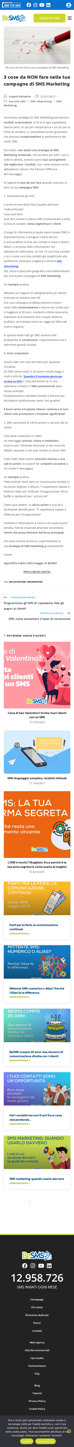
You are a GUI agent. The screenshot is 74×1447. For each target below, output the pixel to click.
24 (26, 1216)
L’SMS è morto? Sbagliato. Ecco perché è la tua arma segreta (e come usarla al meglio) (37, 864)
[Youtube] (41, 5)
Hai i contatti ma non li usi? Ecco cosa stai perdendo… (35, 1117)
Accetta (26, 1441)
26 (40, 1216)
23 (20, 1216)
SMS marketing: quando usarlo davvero (36, 1178)
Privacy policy (45, 1441)
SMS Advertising (41, 101)
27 (46, 1216)
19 (59, 1209)
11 (13, 1209)
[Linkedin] (48, 5)
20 (66, 1209)
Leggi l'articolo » (19, 933)
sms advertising (17, 581)
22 (13, 1216)
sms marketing (35, 581)
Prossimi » (57, 1223)
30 (67, 1216)
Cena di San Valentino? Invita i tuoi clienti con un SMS (37, 715)
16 (42, 1209)
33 (24, 1223)
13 (24, 1209)
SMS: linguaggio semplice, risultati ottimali (37, 778)
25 (33, 1216)
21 (6, 1216)
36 (44, 1223)
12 (18, 1209)
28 (53, 1216)
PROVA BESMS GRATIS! (37, 572)
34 (30, 1223)
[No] (69, 1431)
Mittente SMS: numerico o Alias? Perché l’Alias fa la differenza (36, 990)
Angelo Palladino (20, 96)
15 (36, 1209)
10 (7, 1209)
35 (37, 1223)
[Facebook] (29, 5)
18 (53, 1209)
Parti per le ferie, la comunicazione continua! (33, 927)
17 (47, 1209)
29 (60, 1216)
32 (17, 1223)
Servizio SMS (17, 101)
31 (10, 1223)
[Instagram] (35, 5)
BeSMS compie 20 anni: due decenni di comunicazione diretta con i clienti (36, 1054)
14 (30, 1209)
